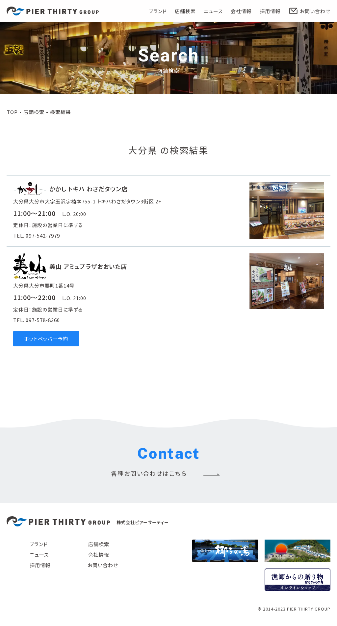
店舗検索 (185, 11)
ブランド (158, 11)
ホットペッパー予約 (46, 338)
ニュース (213, 11)
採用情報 (270, 11)
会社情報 (241, 11)
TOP (12, 111)
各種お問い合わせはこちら (149, 473)
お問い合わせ (315, 11)
